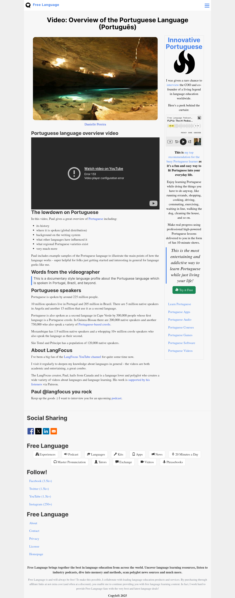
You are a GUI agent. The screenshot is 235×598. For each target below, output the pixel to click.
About (33, 523)
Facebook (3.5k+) (40, 481)
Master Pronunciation (71, 462)
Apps (139, 454)
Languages (97, 454)
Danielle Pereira (95, 124)
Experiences (47, 454)
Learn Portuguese (179, 304)
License (34, 546)
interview (173, 85)
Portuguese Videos (180, 350)
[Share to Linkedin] (46, 431)
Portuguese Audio (179, 319)
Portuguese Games (180, 335)
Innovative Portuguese (184, 43)
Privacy (34, 538)
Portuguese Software (181, 343)
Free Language (46, 5)
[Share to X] (38, 431)
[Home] (29, 5)
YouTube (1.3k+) (40, 496)
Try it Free (185, 290)
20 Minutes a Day (186, 454)
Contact (34, 531)
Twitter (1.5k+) (39, 488)
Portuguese (96, 218)
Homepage (36, 554)
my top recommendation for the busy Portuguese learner (183, 156)
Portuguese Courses (181, 327)
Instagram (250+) (40, 504)
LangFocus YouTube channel (82, 357)
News (159, 454)
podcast (116, 398)
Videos (149, 462)
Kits (120, 454)
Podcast (72, 454)
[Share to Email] (54, 431)
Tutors (102, 462)
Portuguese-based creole (94, 324)
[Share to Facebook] (30, 431)
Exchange (125, 462)
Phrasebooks (174, 462)
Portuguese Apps (179, 312)
